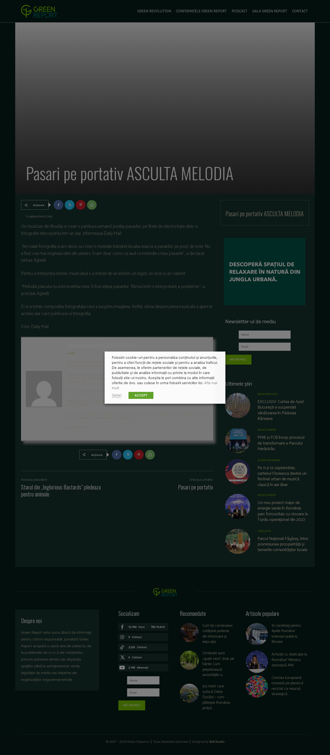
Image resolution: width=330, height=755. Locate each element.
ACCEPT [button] (141, 395)
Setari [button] (116, 395)
